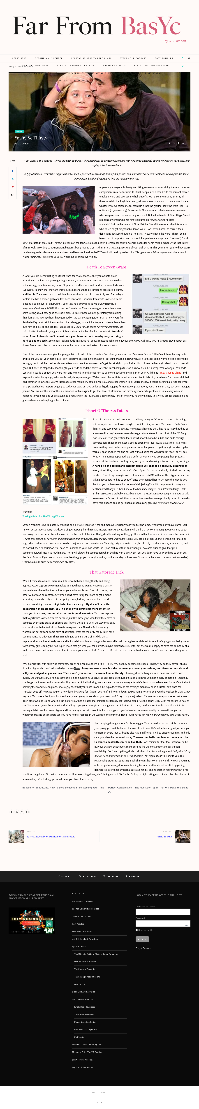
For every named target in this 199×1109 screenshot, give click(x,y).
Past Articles (164, 58)
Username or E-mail (145, 906)
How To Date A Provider (85, 961)
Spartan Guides (113, 65)
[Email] (183, 143)
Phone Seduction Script (85, 1022)
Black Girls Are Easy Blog (152, 65)
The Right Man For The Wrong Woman (43, 516)
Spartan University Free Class (91, 58)
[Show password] (186, 925)
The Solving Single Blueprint (87, 976)
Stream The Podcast (133, 58)
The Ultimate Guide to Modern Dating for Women (96, 954)
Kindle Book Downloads (84, 1007)
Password (140, 918)
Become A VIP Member (49, 58)
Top (100, 1102)
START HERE (19, 58)
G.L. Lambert (24, 144)
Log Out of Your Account (114, 80)
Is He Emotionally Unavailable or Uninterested (51, 836)
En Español (79, 1037)
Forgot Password (144, 948)
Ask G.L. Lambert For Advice (76, 65)
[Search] (189, 58)
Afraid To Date (164, 836)
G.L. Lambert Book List (42, 73)
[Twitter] (174, 143)
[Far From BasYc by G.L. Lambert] (99, 27)
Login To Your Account (73, 80)
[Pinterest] (178, 143)
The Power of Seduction (85, 969)
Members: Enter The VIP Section (142, 73)
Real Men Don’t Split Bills (85, 1029)
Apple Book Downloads (84, 1014)
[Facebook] (169, 143)
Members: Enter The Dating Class (90, 73)
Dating (19, 132)
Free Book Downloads (34, 65)
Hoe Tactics (79, 984)
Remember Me (145, 930)
